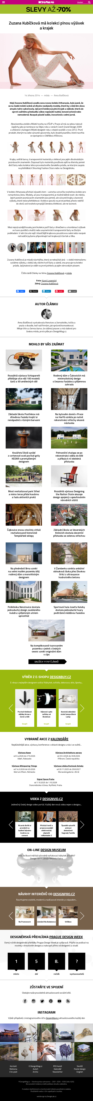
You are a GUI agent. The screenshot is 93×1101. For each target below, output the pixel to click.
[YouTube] (59, 1001)
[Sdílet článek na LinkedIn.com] (46, 291)
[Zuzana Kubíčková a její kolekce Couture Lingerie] (36, 247)
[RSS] (68, 1001)
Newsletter (58, 1071)
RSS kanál (57, 1066)
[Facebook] (25, 1001)
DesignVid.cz (52, 798)
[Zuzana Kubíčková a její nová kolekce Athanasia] (46, 61)
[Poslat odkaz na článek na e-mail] (72, 291)
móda (69, 273)
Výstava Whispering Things (24, 766)
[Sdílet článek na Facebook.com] (20, 291)
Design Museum (53, 849)
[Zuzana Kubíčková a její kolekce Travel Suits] (76, 247)
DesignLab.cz (51, 1096)
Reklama (13, 1068)
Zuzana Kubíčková (55, 273)
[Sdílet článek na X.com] (33, 291)
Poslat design (80, 1068)
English (80, 1071)
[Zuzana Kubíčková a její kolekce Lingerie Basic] (16, 247)
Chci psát (13, 1071)
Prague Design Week (66, 936)
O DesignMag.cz (35, 1066)
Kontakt (13, 1066)
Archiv (35, 1071)
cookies (68, 1089)
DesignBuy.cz (60, 676)
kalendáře (59, 739)
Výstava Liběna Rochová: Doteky (68, 766)
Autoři (35, 1068)
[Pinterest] (50, 1001)
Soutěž (80, 1066)
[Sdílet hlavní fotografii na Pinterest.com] (59, 291)
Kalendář (57, 1068)
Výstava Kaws (24, 752)
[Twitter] (42, 1001)
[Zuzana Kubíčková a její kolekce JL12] (56, 247)
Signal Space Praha (45, 779)
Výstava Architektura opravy (68, 752)
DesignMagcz (52, 1018)
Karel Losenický (49, 280)
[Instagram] (33, 1001)
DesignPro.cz (64, 894)
